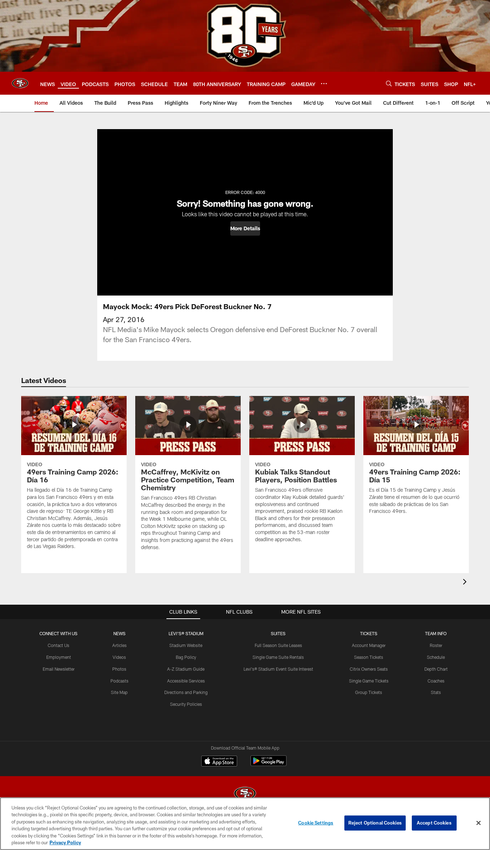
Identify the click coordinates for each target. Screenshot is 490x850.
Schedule (436, 657)
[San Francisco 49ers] (245, 794)
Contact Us (58, 645)
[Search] (389, 83)
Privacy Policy (65, 842)
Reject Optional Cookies (375, 823)
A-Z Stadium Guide (185, 668)
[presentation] (466, 582)
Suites (278, 633)
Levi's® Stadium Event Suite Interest (278, 668)
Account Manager (369, 645)
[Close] (478, 823)
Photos (119, 668)
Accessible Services (186, 680)
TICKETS (368, 633)
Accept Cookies (434, 823)
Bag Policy (186, 657)
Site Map (119, 692)
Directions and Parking (186, 692)
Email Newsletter (59, 668)
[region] (245, 823)
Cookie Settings (315, 823)
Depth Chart (436, 668)
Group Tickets (368, 692)
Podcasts (119, 680)
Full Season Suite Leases (278, 645)
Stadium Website (185, 645)
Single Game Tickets (368, 680)
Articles (119, 645)
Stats (436, 692)
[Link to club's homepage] (20, 83)
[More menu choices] (324, 83)
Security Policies (186, 704)
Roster (436, 645)
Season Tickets (368, 657)
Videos (119, 657)
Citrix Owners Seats (369, 668)
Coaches (436, 680)
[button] (245, 228)
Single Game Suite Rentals (278, 657)
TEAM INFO (436, 633)
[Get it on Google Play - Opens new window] (268, 764)
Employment (58, 657)
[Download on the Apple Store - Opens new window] (219, 762)
